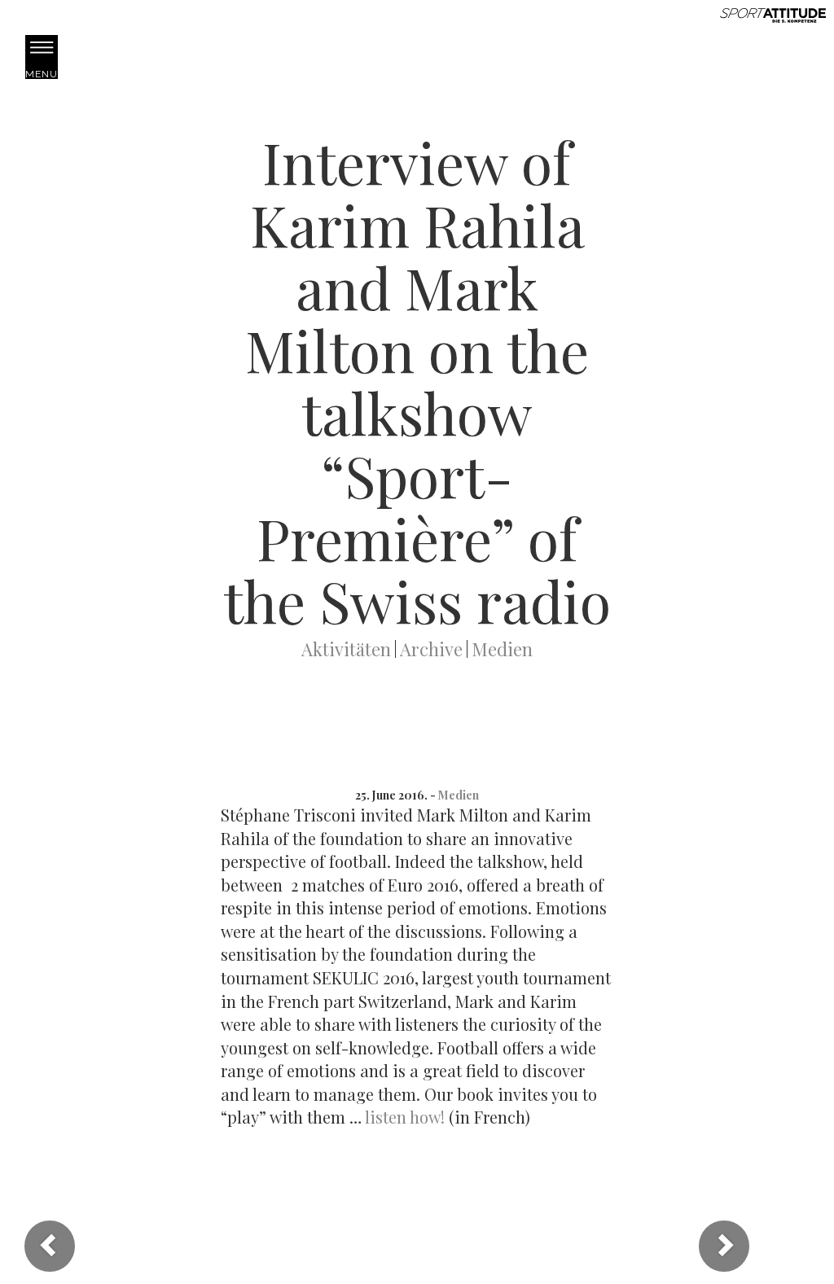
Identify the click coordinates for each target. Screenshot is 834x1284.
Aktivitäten (346, 649)
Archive (431, 649)
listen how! (405, 1117)
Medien (502, 649)
